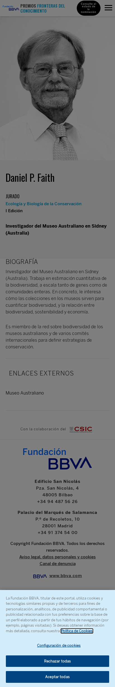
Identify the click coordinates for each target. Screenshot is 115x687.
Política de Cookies (77, 631)
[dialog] (57, 638)
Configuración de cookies (59, 645)
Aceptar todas (57, 677)
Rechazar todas (57, 661)
